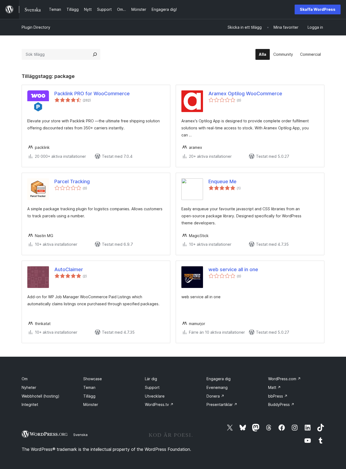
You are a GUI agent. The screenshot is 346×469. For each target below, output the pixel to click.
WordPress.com (284, 378)
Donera (215, 396)
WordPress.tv (159, 404)
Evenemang (217, 387)
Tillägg (89, 396)
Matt (274, 387)
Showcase (92, 378)
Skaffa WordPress (317, 9)
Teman (89, 387)
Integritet (30, 404)
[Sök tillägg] (94, 54)
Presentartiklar (222, 404)
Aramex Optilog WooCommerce (245, 93)
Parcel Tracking (72, 181)
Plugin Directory (36, 27)
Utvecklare (155, 396)
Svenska (80, 434)
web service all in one (233, 269)
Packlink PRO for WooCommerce (92, 93)
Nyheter (29, 387)
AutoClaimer (68, 269)
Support (152, 387)
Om (25, 378)
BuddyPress (281, 404)
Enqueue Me (222, 181)
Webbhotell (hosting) (40, 396)
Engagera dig (219, 378)
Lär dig (151, 378)
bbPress (278, 396)
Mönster (90, 404)
